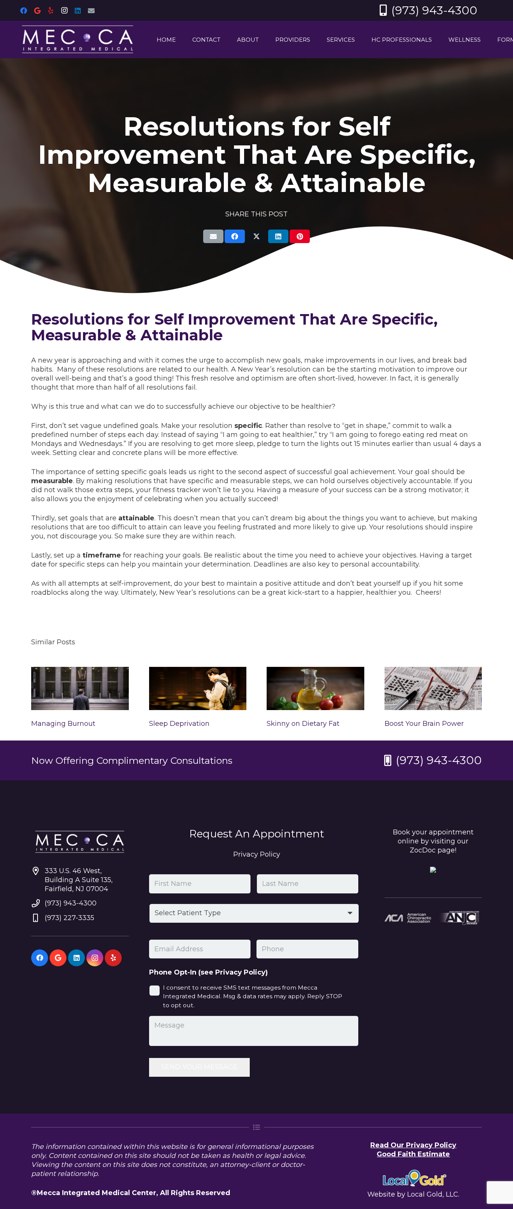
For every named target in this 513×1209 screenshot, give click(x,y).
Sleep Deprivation (179, 723)
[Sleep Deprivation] (198, 688)
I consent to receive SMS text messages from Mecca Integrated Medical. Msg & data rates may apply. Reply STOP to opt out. (252, 996)
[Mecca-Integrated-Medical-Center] (78, 39)
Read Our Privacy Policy (413, 1145)
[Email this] (213, 236)
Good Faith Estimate (413, 1154)
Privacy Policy (256, 854)
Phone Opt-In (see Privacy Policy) (208, 972)
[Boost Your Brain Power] (433, 688)
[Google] (37, 10)
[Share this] (235, 236)
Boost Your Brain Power (424, 723)
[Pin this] (300, 236)
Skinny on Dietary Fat (303, 723)
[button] (225, 39)
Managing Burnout (63, 723)
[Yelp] (50, 10)
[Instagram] (64, 10)
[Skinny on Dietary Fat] (315, 688)
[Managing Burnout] (80, 688)
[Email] (91, 10)
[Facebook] (23, 10)
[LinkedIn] (77, 10)
